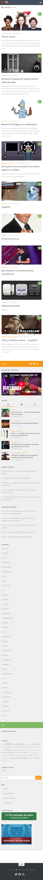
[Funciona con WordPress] (16, 869)
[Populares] (21, 404)
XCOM (5, 715)
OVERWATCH (7, 660)
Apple (20, 743)
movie (23, 755)
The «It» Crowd (8, 36)
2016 (8, 744)
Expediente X (16, 750)
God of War (27, 750)
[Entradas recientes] (8, 404)
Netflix (30, 755)
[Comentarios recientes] (35, 404)
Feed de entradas (8, 793)
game (23, 750)
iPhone (18, 752)
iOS (16, 431)
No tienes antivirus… (11, 238)
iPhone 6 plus (30, 752)
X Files (8, 761)
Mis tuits (4, 770)
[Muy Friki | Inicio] (6, 2)
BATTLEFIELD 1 (7, 567)
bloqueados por (19, 817)
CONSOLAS (6, 586)
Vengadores (4, 761)
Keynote (3, 755)
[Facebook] (34, 364)
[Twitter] (31, 364)
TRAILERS (16, 421)
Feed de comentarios (9, 798)
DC (4, 590)
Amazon (5, 549)
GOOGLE (5, 604)
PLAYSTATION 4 (7, 674)
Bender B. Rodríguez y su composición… (20, 124)
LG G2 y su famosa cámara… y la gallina (19, 340)
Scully (6, 758)
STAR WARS (10, 163)
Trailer (37, 757)
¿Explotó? (6, 206)
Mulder (26, 755)
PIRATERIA (6, 664)
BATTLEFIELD (7, 562)
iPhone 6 (23, 752)
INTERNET (6, 627)
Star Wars (23, 757)
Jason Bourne (36, 752)
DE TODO (6, 595)
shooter (15, 758)
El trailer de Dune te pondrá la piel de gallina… (25, 423)
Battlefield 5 (10, 747)
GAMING (5, 600)
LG (9, 755)
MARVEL (19, 453)
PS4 (4, 678)
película (34, 755)
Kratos (6, 755)
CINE (12, 421)
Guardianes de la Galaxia (35, 750)
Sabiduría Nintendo (11, 305)
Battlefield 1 (4, 747)
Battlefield (37, 744)
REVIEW (5, 683)
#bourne (3, 744)
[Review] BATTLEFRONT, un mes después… (24, 532)
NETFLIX (5, 655)
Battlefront (25, 747)
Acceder (5, 789)
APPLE (12, 431)
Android (14, 744)
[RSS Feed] (37, 364)
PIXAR (5, 669)
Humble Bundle (7, 752)
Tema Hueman (30, 870)
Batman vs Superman (27, 744)
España (11, 750)
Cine (37, 747)
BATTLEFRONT (7, 572)
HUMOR (4, 33)
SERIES (12, 410)
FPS (21, 750)
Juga (4, 525)
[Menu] (40, 2)
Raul (4, 537)
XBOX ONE (6, 711)
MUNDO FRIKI (7, 651)
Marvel (12, 755)
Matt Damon (18, 755)
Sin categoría (7, 692)
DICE (7, 749)
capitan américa (32, 747)
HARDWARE (6, 613)
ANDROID (4, 337)
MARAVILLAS (7, 637)
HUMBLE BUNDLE (8, 618)
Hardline (5, 609)
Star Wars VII (30, 758)
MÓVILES (15, 337)
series (10, 758)
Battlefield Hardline (17, 747)
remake (3, 758)
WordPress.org (7, 803)
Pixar (37, 755)
